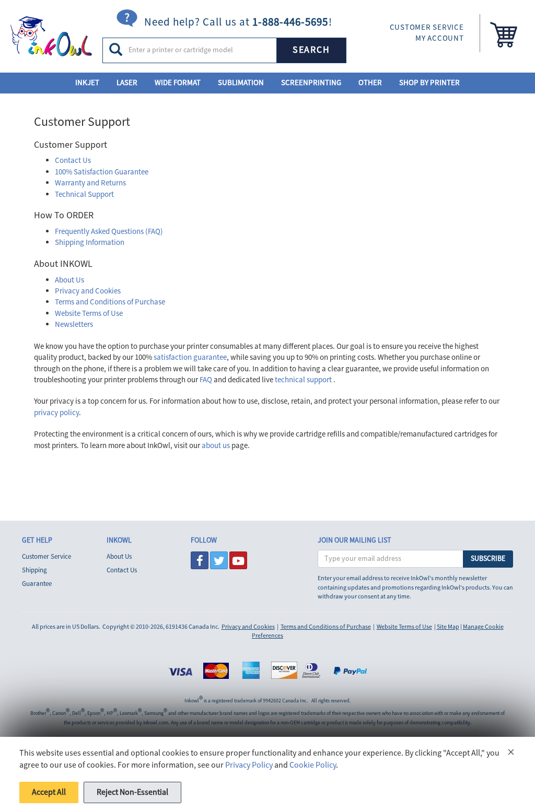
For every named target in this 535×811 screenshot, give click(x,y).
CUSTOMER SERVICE (427, 27)
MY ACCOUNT (439, 38)
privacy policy (56, 412)
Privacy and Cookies (88, 291)
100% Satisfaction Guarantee (101, 172)
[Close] (511, 753)
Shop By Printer (429, 82)
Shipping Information (89, 242)
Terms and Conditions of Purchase (110, 302)
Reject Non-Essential (132, 792)
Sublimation (241, 82)
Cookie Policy (312, 765)
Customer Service (46, 556)
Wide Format (178, 82)
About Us (69, 280)
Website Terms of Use (89, 313)
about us (216, 445)
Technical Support (84, 194)
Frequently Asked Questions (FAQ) (109, 231)
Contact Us (73, 160)
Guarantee (37, 584)
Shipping (34, 570)
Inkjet (87, 82)
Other (370, 82)
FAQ (206, 379)
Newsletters (74, 324)
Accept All (49, 792)
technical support (303, 379)
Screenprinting (311, 82)
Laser (127, 82)
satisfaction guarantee (190, 357)
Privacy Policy (249, 765)
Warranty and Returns (90, 183)
